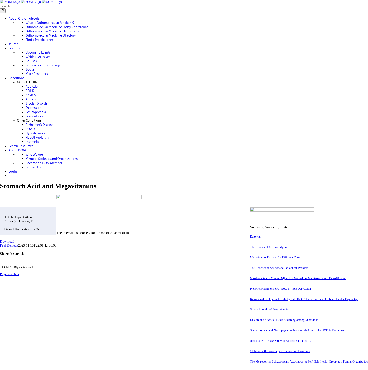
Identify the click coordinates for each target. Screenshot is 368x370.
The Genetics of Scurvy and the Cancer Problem (279, 267)
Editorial (255, 236)
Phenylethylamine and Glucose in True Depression (280, 288)
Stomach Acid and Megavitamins (270, 309)
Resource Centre (67, 244)
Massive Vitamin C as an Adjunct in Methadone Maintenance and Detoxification (298, 278)
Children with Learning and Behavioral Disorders (280, 351)
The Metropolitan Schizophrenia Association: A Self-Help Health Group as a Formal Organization (309, 361)
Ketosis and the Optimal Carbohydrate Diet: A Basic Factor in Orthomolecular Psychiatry (304, 299)
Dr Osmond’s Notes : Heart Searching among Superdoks (284, 320)
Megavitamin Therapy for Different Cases (275, 257)
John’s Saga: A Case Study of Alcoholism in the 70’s (281, 340)
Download (7, 241)
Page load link (9, 274)
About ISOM (65, 240)
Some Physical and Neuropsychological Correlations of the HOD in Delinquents (298, 330)
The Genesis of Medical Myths (268, 247)
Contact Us (64, 251)
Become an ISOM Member (74, 255)
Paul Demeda (9, 245)
